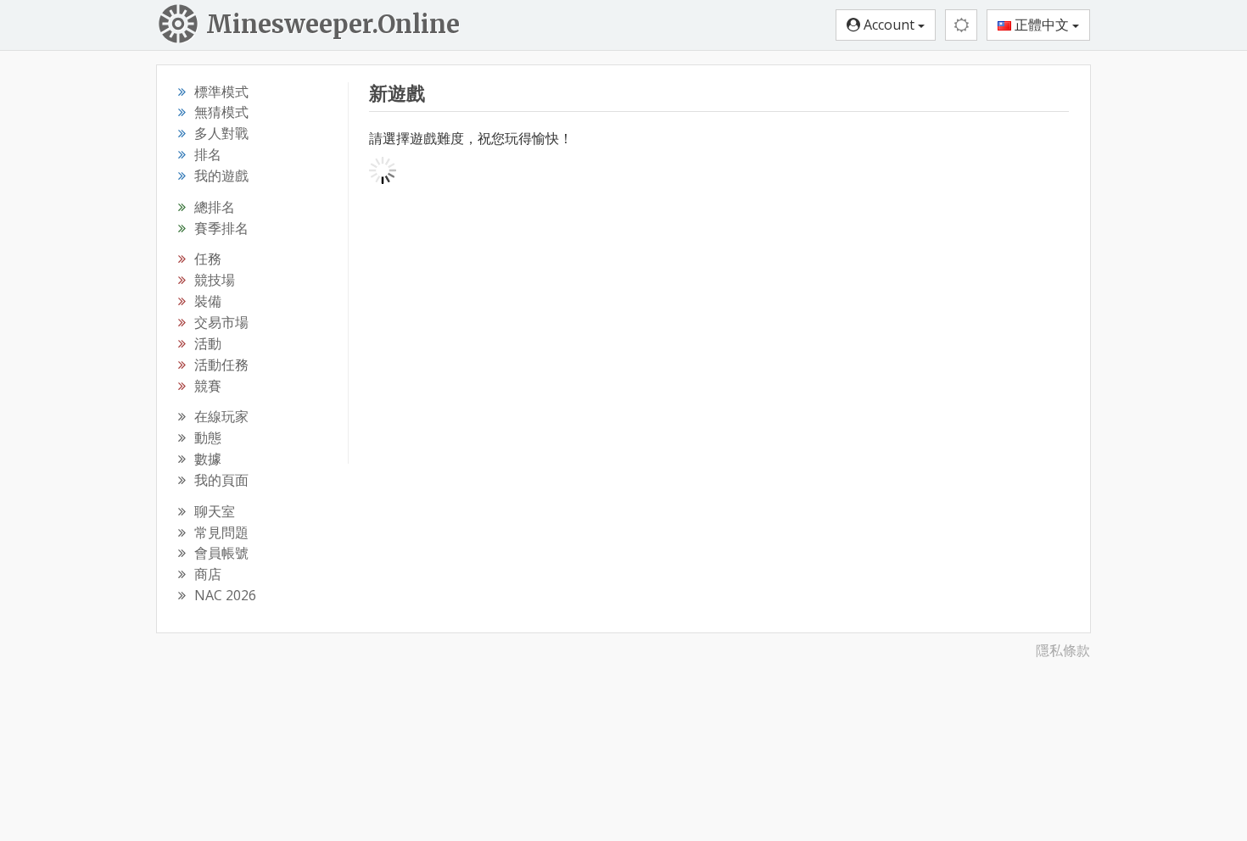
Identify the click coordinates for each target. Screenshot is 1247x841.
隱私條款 (1063, 650)
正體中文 (1041, 24)
